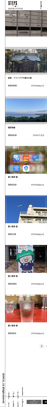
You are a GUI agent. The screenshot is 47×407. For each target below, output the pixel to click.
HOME (7, 15)
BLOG (14, 15)
